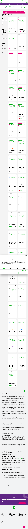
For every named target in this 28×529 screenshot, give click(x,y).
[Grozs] (24, 0)
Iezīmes (3, 29)
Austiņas (3, 15)
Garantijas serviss (11, 515)
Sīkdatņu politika (20, 515)
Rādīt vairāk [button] (3, 27)
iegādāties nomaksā (19, 458)
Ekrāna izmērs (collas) (4, 50)
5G (2, 52)
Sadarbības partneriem (12, 513)
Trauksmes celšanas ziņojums (22, 514)
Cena (3, 34)
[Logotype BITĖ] (2, 0)
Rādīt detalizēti (24, 270)
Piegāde (2, 514)
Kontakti (2, 521)
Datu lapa (21, 118)
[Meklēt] (26, 2)
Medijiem (19, 513)
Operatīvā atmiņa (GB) (4, 43)
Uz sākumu (2, 510)
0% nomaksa (2, 515)
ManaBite (25, 0)
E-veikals (2, 513)
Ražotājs (3, 18)
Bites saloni (2, 522)
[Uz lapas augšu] (24, 391)
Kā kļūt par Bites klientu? (12, 514)
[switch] (11, 268)
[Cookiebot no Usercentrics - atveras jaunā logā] (24, 255)
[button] (7, 4)
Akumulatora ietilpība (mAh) (4, 48)
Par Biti (19, 510)
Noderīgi (10, 510)
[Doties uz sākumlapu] (14, 507)
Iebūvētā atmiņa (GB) (4, 45)
